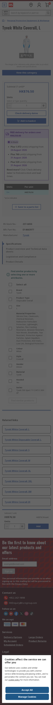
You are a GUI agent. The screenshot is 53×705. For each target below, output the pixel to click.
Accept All (27, 689)
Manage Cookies (27, 696)
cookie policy (14, 679)
